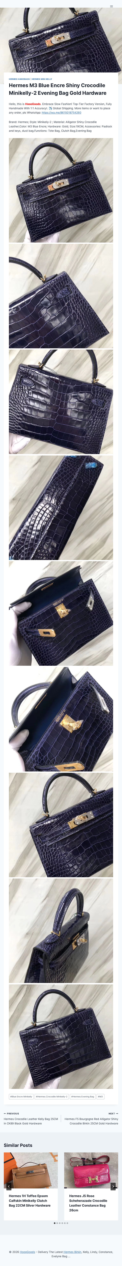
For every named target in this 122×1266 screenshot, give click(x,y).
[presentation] (31, 1170)
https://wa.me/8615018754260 (61, 112)
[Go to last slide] (8, 1186)
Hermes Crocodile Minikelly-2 (51, 1096)
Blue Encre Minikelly (21, 1096)
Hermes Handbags (19, 79)
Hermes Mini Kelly (42, 79)
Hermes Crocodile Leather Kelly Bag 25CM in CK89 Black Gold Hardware (31, 1118)
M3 (100, 1096)
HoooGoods (27, 1252)
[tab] (54, 1223)
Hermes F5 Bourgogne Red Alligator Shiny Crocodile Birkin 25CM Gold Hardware (91, 1118)
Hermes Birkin (72, 1252)
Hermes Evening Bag (82, 1096)
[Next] (113, 1186)
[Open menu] (111, 6)
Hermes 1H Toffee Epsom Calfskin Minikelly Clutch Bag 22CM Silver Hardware (30, 1200)
